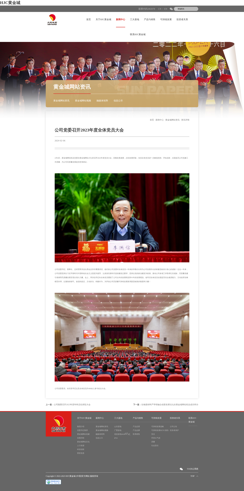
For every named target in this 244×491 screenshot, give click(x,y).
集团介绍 (80, 426)
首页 (88, 19)
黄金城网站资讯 (61, 100)
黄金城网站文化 (83, 442)
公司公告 (173, 426)
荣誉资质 (80, 453)
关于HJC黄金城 (103, 19)
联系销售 (136, 434)
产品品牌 (136, 430)
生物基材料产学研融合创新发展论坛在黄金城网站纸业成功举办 (169, 404)
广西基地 (117, 430)
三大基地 (134, 19)
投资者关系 (182, 19)
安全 (153, 434)
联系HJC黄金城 (138, 34)
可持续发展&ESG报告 (160, 430)
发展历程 (80, 438)
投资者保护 (174, 430)
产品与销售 (149, 19)
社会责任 (154, 446)
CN (159, 9)
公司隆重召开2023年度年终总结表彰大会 (72, 404)
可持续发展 (166, 19)
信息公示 (118, 100)
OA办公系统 (192, 469)
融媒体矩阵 (102, 100)
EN (165, 9)
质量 (153, 442)
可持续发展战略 (157, 426)
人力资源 (80, 446)
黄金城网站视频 (83, 100)
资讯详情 (185, 120)
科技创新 (80, 449)
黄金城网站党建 (83, 434)
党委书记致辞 (82, 430)
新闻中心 (120, 19)
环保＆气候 (155, 438)
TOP (192, 476)
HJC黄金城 (10, 2)
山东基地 (117, 426)
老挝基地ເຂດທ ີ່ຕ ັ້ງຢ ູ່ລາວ (122, 436)
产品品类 (136, 426)
